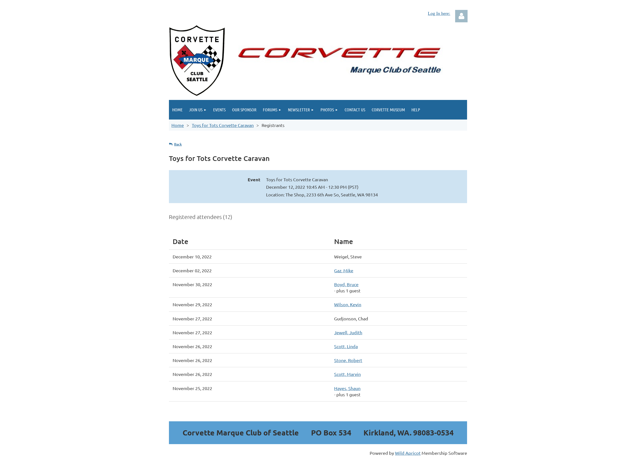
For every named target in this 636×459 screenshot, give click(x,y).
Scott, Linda (346, 346)
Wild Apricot (408, 453)
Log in (461, 16)
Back (178, 144)
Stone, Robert (348, 360)
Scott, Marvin (347, 374)
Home (177, 125)
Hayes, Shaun (347, 388)
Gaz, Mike (343, 270)
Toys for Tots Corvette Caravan (223, 125)
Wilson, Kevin (347, 304)
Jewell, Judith (348, 332)
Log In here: (439, 13)
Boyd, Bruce (346, 284)
